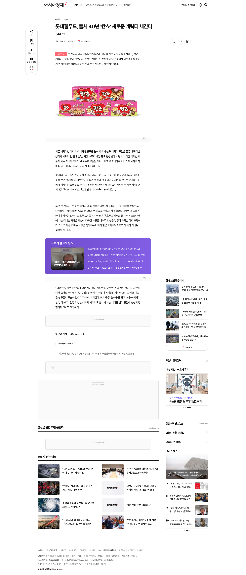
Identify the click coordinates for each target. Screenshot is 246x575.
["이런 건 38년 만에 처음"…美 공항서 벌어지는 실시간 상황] (201, 514)
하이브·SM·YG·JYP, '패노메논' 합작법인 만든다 (195, 338)
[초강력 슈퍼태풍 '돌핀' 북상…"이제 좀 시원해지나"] (49, 512)
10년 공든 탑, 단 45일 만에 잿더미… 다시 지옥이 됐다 (77, 470)
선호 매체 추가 (85, 41)
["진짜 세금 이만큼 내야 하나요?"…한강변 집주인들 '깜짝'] (49, 529)
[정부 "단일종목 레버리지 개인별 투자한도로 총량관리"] (113, 477)
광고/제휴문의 (52, 550)
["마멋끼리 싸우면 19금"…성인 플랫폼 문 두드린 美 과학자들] (201, 526)
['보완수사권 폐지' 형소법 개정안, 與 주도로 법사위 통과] (113, 529)
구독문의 (82, 550)
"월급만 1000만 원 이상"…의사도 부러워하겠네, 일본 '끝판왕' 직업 (113, 249)
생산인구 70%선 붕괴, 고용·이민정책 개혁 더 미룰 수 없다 (141, 487)
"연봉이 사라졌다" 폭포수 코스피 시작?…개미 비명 (77, 487)
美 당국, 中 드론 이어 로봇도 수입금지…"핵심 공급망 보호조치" (195, 326)
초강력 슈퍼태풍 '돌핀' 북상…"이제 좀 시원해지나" (78, 505)
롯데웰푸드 (61, 54)
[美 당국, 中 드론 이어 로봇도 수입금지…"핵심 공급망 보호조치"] (172, 330)
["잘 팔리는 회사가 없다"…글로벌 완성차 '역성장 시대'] (172, 305)
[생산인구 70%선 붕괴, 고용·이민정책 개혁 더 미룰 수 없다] (113, 494)
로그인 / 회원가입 (187, 5)
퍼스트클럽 (72, 550)
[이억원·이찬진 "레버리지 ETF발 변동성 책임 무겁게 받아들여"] (201, 502)
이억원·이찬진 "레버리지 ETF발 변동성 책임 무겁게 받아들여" (181, 499)
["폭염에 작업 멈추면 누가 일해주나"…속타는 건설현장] (172, 317)
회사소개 (41, 550)
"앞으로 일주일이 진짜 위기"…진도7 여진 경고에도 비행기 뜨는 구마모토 (116, 255)
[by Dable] (154, 428)
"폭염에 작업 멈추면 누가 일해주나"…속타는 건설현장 (195, 313)
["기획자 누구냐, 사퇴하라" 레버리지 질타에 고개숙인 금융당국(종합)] (201, 489)
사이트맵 (140, 550)
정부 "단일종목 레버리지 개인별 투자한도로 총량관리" (142, 470)
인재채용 (63, 550)
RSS (99, 550)
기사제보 (91, 550)
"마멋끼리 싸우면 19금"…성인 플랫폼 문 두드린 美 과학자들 (181, 523)
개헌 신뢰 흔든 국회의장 (138, 505)
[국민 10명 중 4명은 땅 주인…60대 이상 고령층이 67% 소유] (172, 293)
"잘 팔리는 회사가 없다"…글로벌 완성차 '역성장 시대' (195, 301)
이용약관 (122, 550)
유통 (66, 20)
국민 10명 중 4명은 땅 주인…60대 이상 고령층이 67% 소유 (195, 288)
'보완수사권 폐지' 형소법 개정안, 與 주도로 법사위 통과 (141, 522)
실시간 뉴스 (77, 5)
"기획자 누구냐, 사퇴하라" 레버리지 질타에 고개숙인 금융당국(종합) (181, 487)
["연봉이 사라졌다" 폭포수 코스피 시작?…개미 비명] (49, 494)
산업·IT (58, 20)
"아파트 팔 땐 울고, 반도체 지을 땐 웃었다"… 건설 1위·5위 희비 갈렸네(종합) (116, 261)
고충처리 (131, 550)
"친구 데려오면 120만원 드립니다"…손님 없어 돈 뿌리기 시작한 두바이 (115, 267)
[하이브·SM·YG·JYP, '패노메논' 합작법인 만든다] (172, 342)
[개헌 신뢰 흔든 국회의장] (113, 512)
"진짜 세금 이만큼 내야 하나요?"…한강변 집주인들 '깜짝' (76, 522)
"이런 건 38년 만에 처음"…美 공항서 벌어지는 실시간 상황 (180, 511)
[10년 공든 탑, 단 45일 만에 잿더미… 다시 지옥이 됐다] (49, 477)
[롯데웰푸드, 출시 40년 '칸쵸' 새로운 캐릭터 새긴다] (98, 102)
